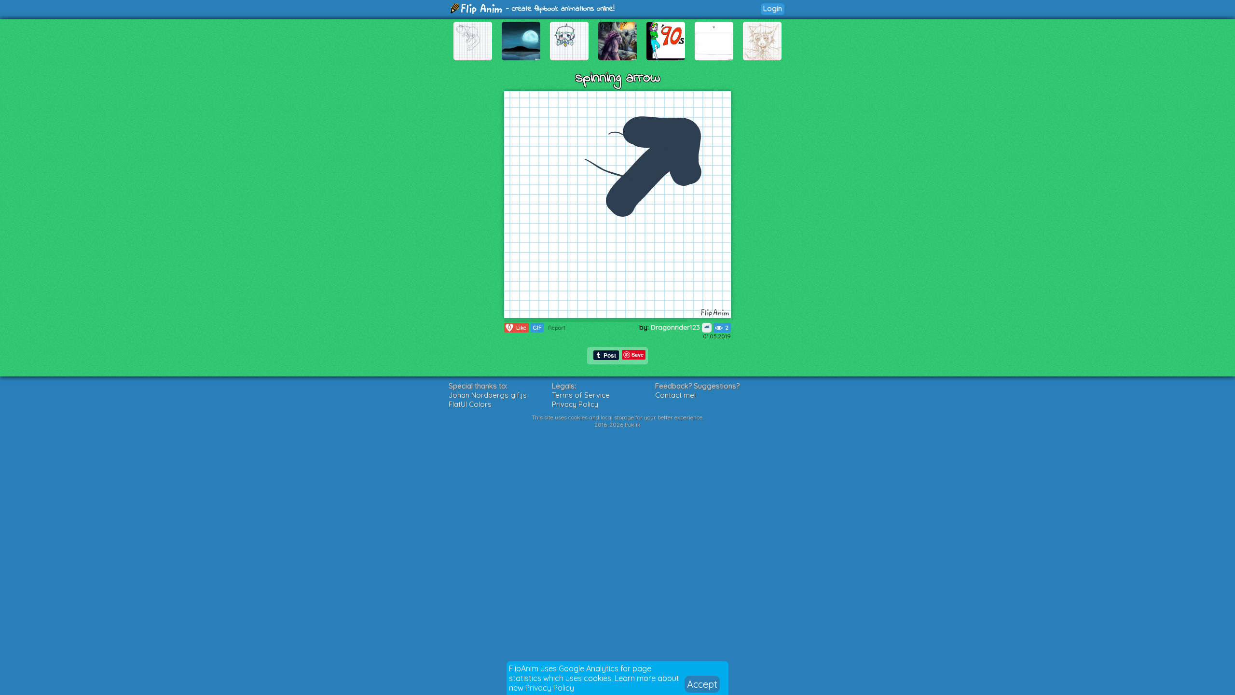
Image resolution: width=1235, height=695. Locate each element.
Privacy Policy (549, 688)
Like (517, 327)
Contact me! (675, 395)
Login (772, 8)
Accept (702, 684)
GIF (537, 327)
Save (637, 354)
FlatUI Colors (470, 404)
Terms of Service (581, 395)
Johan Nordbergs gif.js (488, 395)
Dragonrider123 (676, 327)
